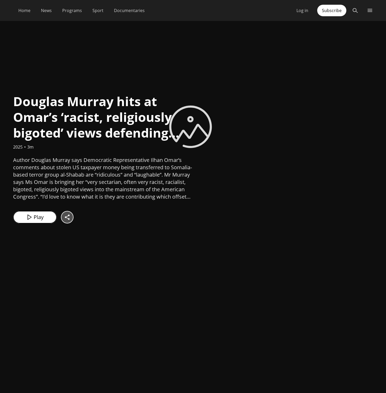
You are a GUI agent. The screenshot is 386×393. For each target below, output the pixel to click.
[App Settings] (369, 10)
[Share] (67, 217)
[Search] (355, 10)
